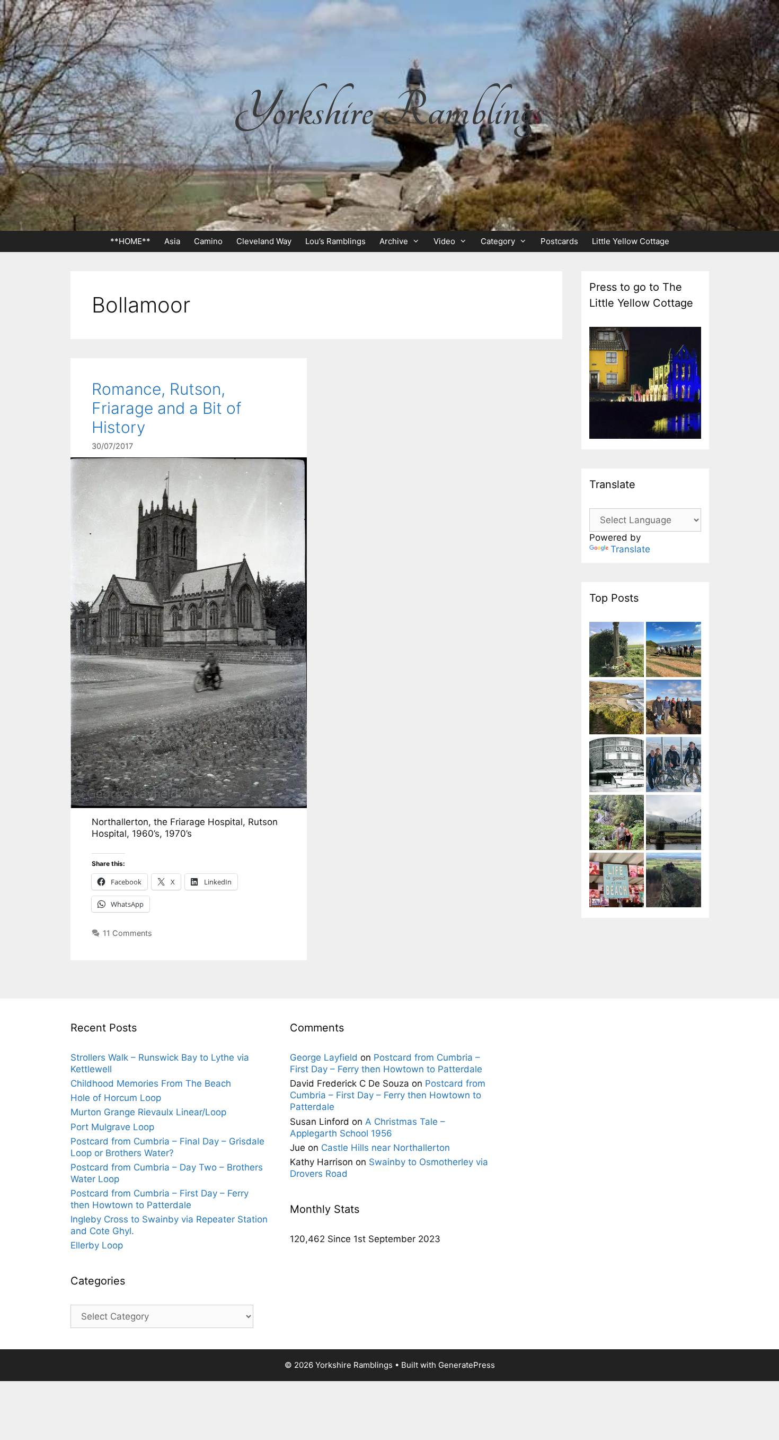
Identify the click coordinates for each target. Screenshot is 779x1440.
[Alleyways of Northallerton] (616, 766)
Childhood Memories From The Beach (150, 1083)
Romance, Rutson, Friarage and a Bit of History (167, 408)
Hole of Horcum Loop (115, 1097)
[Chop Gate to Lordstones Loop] (673, 709)
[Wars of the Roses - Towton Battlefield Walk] (616, 651)
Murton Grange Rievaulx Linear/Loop (148, 1112)
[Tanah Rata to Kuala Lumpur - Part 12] (616, 824)
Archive (393, 241)
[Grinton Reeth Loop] (673, 824)
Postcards (559, 241)
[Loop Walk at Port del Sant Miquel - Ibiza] (616, 881)
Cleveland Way (263, 241)
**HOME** (130, 241)
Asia (172, 241)
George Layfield (324, 1057)
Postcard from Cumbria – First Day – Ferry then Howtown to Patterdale (387, 1095)
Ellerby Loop (96, 1245)
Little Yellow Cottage (630, 241)
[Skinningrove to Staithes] (616, 709)
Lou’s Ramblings (335, 241)
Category (498, 241)
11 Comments (127, 933)
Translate (630, 549)
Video (444, 241)
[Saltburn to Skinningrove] (673, 651)
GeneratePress (466, 1365)
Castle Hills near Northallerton (385, 1147)
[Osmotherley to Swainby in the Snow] (673, 766)
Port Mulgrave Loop (112, 1127)
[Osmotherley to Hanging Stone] (673, 881)
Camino (208, 241)
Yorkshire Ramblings (389, 110)
